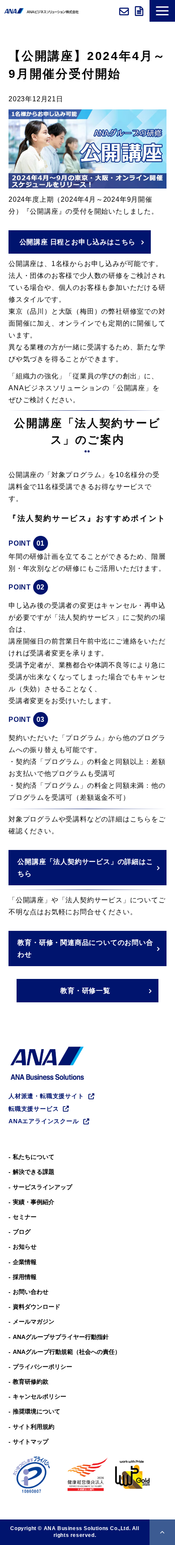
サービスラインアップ (42, 1187)
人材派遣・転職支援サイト (46, 1096)
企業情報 (25, 1262)
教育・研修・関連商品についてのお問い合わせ (85, 948)
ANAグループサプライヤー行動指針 (61, 1336)
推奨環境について (36, 1411)
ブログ (22, 1231)
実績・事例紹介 (33, 1202)
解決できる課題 (33, 1171)
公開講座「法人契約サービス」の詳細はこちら (85, 867)
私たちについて (33, 1156)
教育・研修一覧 (85, 990)
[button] (162, 11)
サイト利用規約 (33, 1426)
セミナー (25, 1216)
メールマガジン (33, 1321)
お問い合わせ (125, 11)
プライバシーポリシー (42, 1366)
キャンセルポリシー (39, 1396)
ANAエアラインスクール (43, 1121)
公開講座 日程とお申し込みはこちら (78, 242)
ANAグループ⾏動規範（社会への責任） (67, 1351)
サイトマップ (30, 1441)
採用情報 (25, 1276)
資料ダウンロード (140, 11)
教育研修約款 (30, 1381)
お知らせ (25, 1246)
